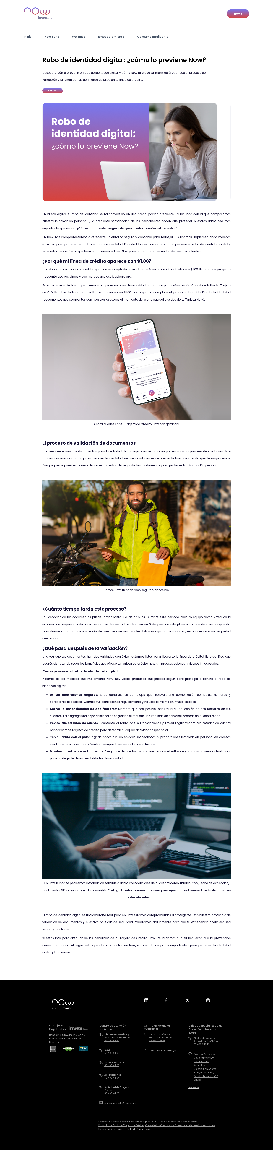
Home (238, 14)
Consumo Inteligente (152, 37)
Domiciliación (189, 1121)
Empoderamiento (111, 37)
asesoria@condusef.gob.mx (165, 1050)
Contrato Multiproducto (142, 1121)
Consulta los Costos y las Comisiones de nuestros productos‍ (180, 1125)
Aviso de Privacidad (168, 1121)
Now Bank (52, 37)
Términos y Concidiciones (113, 1121)
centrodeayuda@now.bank (120, 1103)
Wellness (78, 37)
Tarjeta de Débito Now (110, 1129)
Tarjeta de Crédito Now (137, 1129)
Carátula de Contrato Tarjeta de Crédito (121, 1125)
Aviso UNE (193, 1087)
